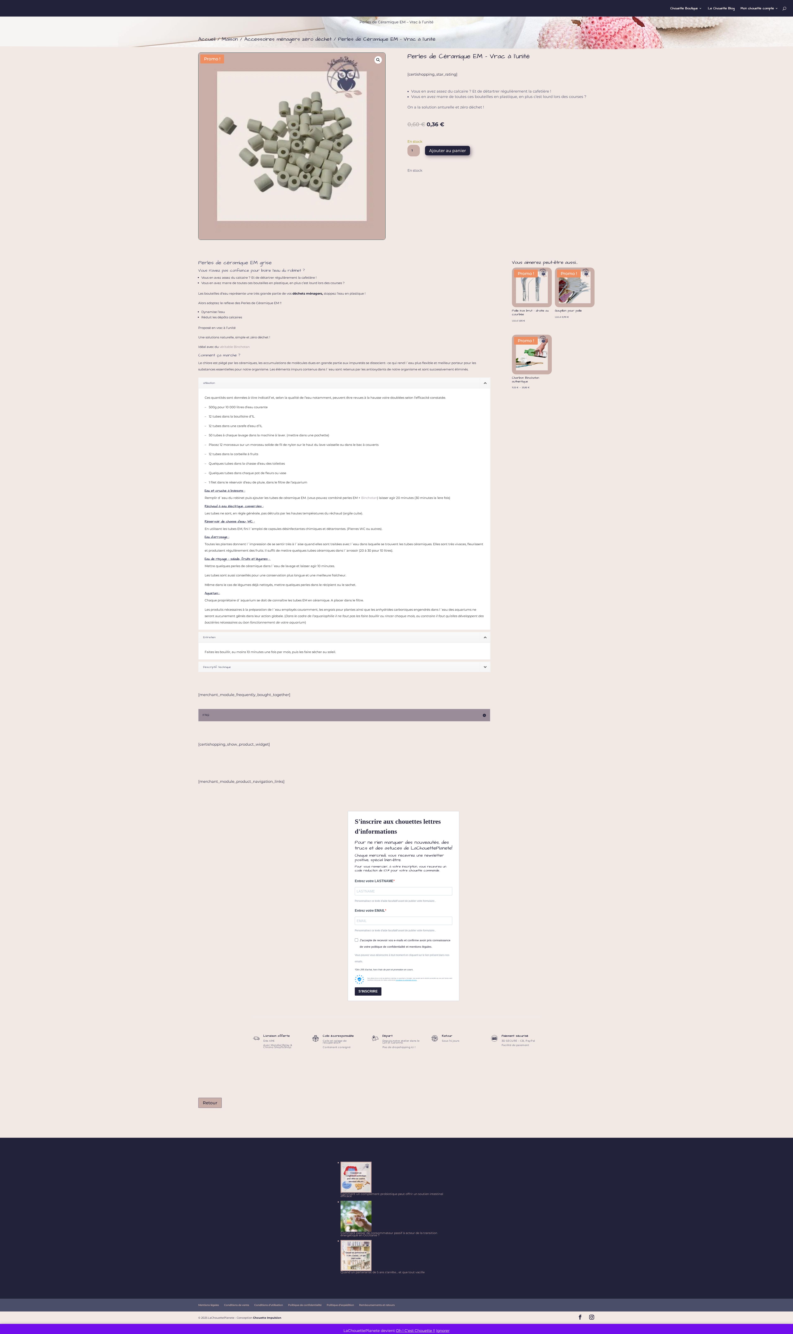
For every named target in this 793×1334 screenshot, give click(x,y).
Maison (230, 39)
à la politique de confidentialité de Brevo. (406, 980)
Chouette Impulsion (267, 1317)
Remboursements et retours (377, 1305)
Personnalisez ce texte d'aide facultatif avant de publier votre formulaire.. (395, 901)
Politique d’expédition (340, 1305)
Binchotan (369, 498)
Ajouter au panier (447, 150)
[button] (378, 60)
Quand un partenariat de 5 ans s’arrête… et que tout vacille (383, 1272)
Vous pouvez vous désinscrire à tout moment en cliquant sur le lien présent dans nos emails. (402, 958)
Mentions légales (208, 1305)
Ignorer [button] (443, 1330)
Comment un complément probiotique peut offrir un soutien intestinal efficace (392, 1195)
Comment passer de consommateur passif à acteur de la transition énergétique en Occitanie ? (389, 1234)
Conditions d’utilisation (268, 1305)
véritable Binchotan (235, 347)
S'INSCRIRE (368, 991)
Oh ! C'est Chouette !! (415, 1330)
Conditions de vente (236, 1305)
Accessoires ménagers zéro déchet (288, 39)
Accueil (206, 39)
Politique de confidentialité (305, 1305)
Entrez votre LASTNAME (374, 881)
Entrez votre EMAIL (370, 910)
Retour (210, 1102)
